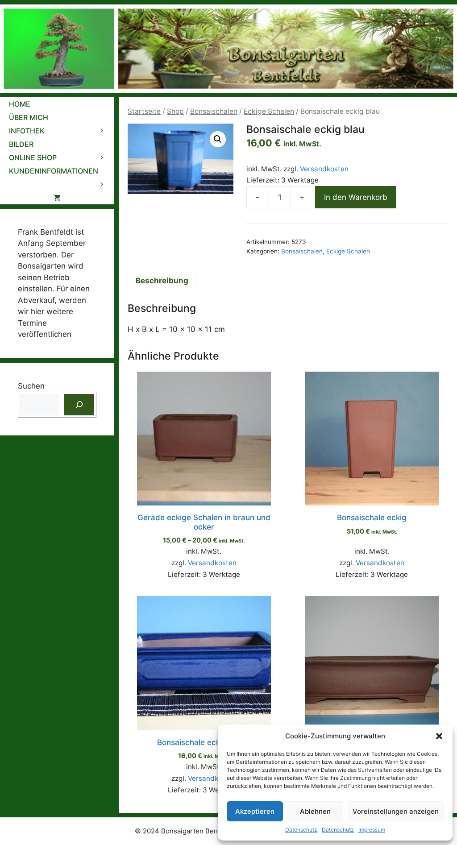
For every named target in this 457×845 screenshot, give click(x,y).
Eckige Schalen (269, 111)
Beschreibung (162, 280)
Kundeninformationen (53, 170)
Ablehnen (315, 811)
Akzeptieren (254, 811)
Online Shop (33, 157)
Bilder (21, 144)
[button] (439, 736)
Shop (175, 111)
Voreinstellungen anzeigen (396, 811)
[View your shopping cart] (57, 197)
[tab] (162, 280)
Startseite (144, 111)
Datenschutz (301, 829)
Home (19, 103)
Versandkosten (324, 169)
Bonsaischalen (213, 111)
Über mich (28, 117)
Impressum (371, 829)
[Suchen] (79, 404)
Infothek (27, 130)
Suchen (31, 385)
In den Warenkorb (355, 197)
